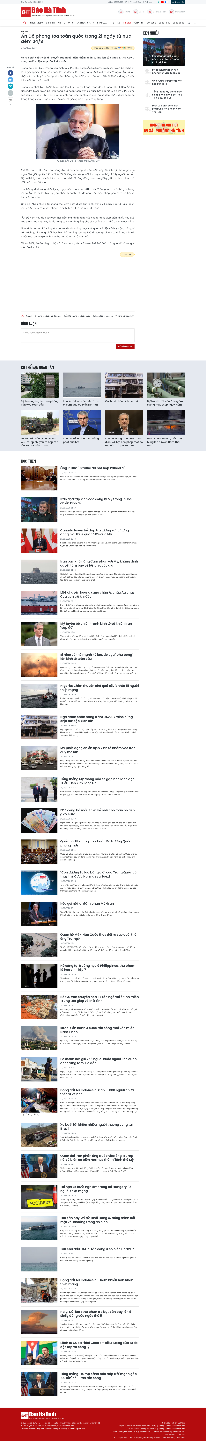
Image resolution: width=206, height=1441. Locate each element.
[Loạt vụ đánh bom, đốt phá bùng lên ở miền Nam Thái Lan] (166, 422)
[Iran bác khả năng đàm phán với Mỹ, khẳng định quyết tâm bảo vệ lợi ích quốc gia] (39, 572)
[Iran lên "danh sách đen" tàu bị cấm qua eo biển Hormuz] (82, 385)
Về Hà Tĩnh (139, 23)
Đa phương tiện (159, 12)
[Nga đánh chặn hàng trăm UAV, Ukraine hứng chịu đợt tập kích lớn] (39, 727)
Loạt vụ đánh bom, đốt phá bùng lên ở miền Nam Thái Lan (166, 109)
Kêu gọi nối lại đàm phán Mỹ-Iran (87, 904)
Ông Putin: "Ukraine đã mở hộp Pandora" (167, 82)
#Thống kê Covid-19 (124, 316)
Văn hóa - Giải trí (85, 23)
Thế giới (127, 23)
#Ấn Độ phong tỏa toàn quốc (77, 316)
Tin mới (127, 12)
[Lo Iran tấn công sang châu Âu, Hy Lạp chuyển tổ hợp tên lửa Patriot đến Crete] (40, 422)
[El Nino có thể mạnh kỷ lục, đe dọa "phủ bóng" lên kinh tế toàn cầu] (39, 665)
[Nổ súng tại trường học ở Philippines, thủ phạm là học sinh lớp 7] (39, 976)
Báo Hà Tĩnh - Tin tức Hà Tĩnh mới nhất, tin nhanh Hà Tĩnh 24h (49, 12)
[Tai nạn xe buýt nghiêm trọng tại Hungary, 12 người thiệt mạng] (39, 1197)
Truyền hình (180, 12)
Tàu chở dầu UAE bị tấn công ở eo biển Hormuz (97, 1249)
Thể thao (115, 23)
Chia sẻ (10, 67)
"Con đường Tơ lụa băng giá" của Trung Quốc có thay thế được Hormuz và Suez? (98, 875)
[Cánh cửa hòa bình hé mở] (124, 385)
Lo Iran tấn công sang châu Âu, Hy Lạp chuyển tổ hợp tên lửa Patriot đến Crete (39, 442)
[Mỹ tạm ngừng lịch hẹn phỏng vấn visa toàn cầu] (40, 385)
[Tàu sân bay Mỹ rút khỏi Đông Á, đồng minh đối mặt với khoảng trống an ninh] (39, 1228)
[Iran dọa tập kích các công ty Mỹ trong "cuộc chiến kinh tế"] (39, 509)
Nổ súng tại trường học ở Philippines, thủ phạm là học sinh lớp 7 (97, 968)
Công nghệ (164, 23)
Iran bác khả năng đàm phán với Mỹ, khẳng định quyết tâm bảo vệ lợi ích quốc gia (99, 564)
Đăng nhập (179, 2)
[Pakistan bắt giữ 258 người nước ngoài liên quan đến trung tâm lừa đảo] (39, 1069)
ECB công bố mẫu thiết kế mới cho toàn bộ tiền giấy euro (97, 812)
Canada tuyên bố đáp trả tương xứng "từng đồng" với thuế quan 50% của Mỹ (94, 532)
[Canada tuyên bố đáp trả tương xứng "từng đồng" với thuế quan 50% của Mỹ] (39, 541)
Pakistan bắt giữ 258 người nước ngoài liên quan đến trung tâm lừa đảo (98, 1061)
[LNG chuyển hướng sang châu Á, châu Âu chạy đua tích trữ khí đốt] (39, 603)
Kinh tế (61, 23)
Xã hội (71, 23)
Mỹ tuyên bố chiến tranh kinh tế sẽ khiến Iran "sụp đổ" (96, 626)
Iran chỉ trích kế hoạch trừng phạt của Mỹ (81, 440)
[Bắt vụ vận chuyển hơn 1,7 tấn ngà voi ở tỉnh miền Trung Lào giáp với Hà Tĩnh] (39, 1007)
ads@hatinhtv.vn (178, 1437)
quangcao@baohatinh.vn (158, 1437)
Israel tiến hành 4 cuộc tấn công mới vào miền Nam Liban (97, 1030)
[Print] (10, 93)
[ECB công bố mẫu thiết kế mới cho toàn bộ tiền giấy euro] (39, 820)
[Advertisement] (78, 279)
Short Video (36, 23)
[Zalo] (166, 2)
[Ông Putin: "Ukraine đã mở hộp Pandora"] (39, 478)
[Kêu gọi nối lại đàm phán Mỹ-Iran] (39, 914)
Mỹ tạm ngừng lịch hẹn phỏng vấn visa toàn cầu (166, 71)
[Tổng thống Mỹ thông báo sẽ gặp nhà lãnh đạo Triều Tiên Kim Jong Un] (39, 789)
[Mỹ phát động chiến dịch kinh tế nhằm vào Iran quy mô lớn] (39, 758)
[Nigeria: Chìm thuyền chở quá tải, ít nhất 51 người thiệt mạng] (39, 696)
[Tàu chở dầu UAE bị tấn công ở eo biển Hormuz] (39, 1259)
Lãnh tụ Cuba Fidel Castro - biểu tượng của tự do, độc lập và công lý (99, 1345)
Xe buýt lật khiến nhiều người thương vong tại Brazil (96, 1127)
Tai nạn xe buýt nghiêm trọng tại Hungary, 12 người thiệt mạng (95, 1189)
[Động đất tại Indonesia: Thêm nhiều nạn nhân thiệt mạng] (39, 1290)
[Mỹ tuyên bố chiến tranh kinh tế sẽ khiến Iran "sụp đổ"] (39, 634)
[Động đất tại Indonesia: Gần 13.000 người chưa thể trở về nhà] (39, 1100)
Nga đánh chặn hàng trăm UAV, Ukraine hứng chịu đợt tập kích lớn (96, 719)
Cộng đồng (178, 23)
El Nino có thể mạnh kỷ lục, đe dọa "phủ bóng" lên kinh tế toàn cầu (96, 657)
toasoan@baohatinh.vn (175, 1434)
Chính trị (50, 23)
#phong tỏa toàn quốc (103, 316)
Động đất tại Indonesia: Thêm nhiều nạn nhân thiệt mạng (96, 1282)
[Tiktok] (158, 2)
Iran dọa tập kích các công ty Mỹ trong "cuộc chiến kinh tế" (165, 59)
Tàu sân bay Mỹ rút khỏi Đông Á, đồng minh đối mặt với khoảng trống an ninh (97, 1220)
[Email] (10, 86)
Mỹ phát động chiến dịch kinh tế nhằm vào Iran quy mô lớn (98, 750)
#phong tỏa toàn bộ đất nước (48, 316)
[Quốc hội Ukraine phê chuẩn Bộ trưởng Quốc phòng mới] (39, 851)
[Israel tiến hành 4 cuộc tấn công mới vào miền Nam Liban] (39, 1038)
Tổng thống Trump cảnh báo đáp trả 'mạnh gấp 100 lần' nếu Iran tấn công (98, 1376)
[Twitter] (10, 79)
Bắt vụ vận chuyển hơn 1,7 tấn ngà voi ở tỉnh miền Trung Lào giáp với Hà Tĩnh (99, 999)
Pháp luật (102, 23)
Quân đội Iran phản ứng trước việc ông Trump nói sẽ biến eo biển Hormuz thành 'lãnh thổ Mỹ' (97, 1158)
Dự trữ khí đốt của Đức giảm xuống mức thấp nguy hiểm (165, 402)
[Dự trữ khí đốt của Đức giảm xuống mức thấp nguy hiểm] (166, 385)
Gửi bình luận (125, 346)
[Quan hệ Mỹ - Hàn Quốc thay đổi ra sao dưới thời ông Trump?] (39, 945)
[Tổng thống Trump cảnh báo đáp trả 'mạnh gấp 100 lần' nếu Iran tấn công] (39, 1384)
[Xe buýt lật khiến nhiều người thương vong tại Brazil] (39, 1135)
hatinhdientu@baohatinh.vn (172, 1431)
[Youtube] (162, 2)
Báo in (141, 12)
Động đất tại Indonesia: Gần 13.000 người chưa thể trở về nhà (97, 1092)
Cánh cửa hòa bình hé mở (121, 401)
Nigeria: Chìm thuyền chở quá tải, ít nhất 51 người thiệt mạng (99, 688)
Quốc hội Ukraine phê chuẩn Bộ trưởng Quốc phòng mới (95, 843)
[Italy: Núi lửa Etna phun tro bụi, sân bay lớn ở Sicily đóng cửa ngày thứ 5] (39, 1322)
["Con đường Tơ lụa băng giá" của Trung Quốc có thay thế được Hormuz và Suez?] (39, 883)
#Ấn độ (29, 316)
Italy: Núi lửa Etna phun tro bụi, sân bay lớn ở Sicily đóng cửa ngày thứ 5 (95, 1314)
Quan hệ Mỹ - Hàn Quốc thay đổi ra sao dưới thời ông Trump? (98, 937)
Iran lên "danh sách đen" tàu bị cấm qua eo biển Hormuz (81, 402)
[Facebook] (155, 2)
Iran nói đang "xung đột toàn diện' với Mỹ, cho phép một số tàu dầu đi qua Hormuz (124, 442)
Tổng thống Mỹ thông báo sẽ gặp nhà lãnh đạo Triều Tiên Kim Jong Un (167, 95)
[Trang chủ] (24, 23)
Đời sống (151, 23)
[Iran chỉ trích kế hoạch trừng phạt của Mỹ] (82, 422)
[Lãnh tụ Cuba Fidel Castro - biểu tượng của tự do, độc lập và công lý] (39, 1353)
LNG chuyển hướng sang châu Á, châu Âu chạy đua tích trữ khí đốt (97, 595)
